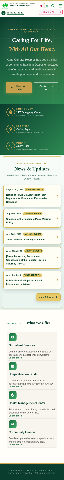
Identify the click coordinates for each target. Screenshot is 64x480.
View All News (47, 297)
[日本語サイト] (41, 5)
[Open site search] (53, 6)
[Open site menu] (59, 6)
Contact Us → (46, 87)
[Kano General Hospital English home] (5, 6)
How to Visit (20, 87)
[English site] (46, 5)
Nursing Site (49, 12)
